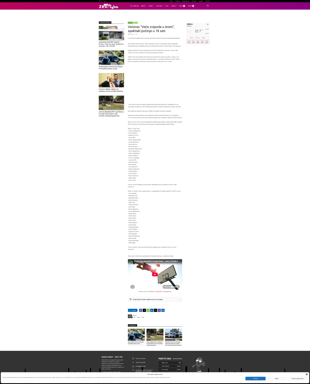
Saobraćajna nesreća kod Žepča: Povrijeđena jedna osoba (111, 68)
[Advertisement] (155, 15)
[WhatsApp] (148, 310)
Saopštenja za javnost (170, 339)
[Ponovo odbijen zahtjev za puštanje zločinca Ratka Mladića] (111, 80)
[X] (144, 310)
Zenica (135, 22)
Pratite (179, 366)
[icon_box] (142, 371)
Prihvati (255, 378)
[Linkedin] (151, 310)
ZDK (134, 317)
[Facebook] (140, 310)
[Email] (155, 310)
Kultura (100, 109)
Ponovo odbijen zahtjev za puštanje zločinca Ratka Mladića (111, 90)
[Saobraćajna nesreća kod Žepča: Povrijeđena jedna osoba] (111, 58)
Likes (180, 362)
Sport (130, 22)
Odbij (276, 378)
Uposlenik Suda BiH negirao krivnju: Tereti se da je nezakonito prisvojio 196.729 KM (111, 44)
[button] (307, 374)
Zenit (143, 317)
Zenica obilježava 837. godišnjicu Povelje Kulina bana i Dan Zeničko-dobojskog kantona (111, 114)
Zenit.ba (135, 315)
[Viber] (159, 310)
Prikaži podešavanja (297, 378)
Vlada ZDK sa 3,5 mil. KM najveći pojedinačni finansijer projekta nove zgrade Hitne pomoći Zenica (173, 343)
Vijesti (100, 39)
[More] (163, 310)
